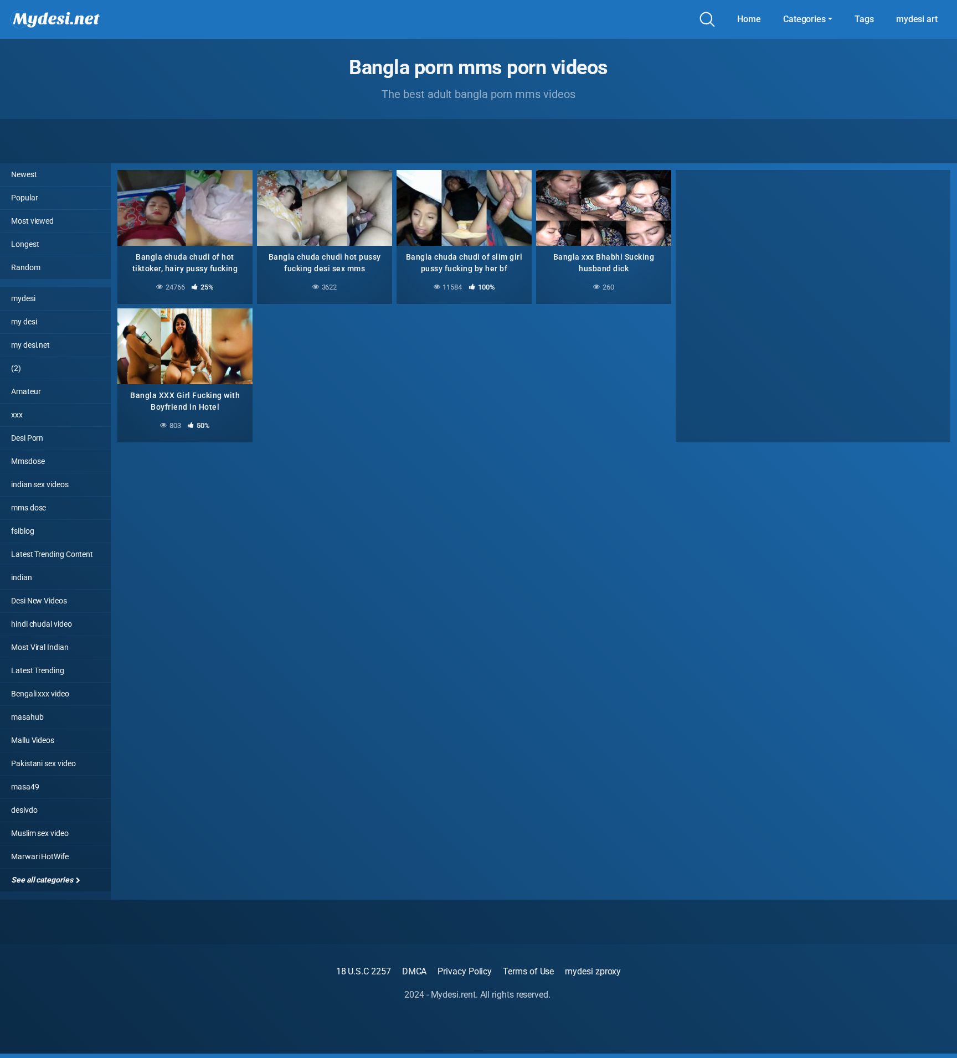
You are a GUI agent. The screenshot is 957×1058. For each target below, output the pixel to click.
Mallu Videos (32, 740)
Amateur (25, 391)
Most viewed (32, 220)
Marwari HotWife (40, 856)
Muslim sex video (40, 833)
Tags (864, 19)
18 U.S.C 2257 (363, 971)
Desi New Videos (39, 600)
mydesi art (917, 19)
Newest (24, 174)
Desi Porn (27, 437)
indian (21, 577)
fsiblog (22, 531)
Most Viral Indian (40, 647)
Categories (804, 19)
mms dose (28, 507)
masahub (27, 717)
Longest (25, 244)
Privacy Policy (465, 971)
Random (25, 267)
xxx (17, 414)
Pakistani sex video (43, 763)
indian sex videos (40, 484)
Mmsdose (27, 461)
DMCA (414, 971)
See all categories (42, 879)
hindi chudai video (41, 624)
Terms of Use (528, 971)
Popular (24, 197)
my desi (24, 321)
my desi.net (30, 344)
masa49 (25, 786)
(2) (16, 368)
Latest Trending (37, 670)
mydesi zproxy (593, 971)
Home (749, 19)
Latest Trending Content (52, 554)
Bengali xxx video (40, 693)
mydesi (23, 298)
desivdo (24, 810)
